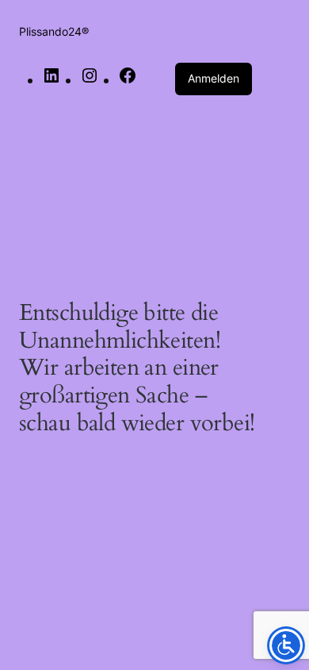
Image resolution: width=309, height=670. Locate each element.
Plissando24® (54, 31)
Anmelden (213, 78)
